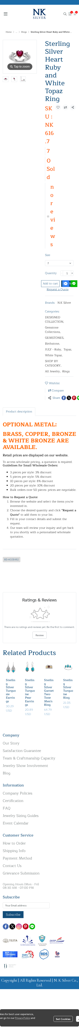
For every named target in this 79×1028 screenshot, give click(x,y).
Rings (24, 32)
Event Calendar (15, 823)
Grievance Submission (21, 873)
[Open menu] (5, 14)
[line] (32, 926)
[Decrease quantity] (62, 273)
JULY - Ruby (53, 349)
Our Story (11, 743)
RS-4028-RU (11, 559)
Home (9, 32)
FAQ (6, 808)
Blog (6, 773)
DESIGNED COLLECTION (54, 319)
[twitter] (12, 926)
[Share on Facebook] (64, 398)
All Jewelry (53, 371)
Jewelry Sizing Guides (21, 816)
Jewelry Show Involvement (25, 766)
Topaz (68, 349)
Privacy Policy (22, 1017)
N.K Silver (64, 302)
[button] (65, 13)
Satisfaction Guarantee (22, 751)
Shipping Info (14, 851)
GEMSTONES (54, 338)
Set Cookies (63, 1019)
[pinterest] (25, 926)
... (16, 32)
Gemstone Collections (53, 329)
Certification (13, 801)
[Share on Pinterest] (74, 398)
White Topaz (54, 355)
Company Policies (17, 793)
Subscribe (13, 914)
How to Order (14, 843)
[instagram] (19, 926)
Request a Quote (58, 289)
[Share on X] (69, 398)
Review (40, 635)
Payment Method (17, 858)
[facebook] (6, 926)
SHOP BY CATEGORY (53, 363)
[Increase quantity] (72, 273)
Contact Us (12, 866)
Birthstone (52, 343)
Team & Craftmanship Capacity (29, 758)
